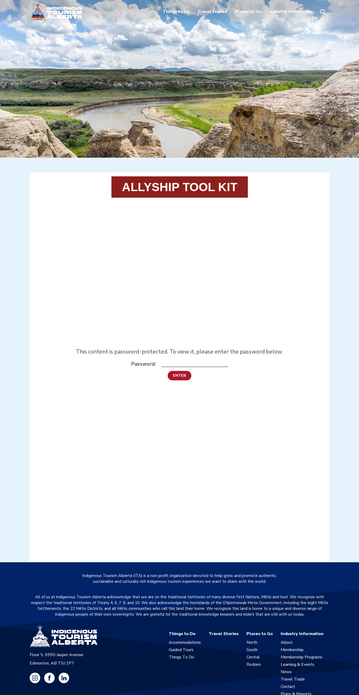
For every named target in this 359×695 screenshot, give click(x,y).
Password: (143, 363)
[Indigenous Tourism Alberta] (56, 12)
